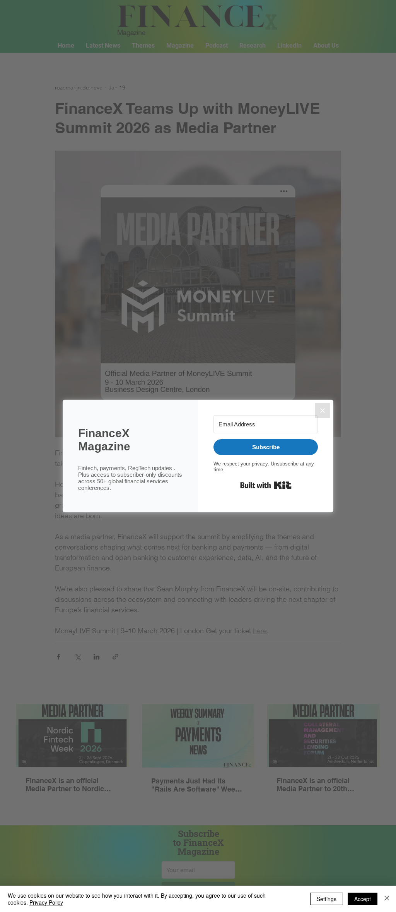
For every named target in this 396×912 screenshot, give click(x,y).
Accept (362, 899)
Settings (326, 899)
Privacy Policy (46, 902)
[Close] (322, 410)
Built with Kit (266, 485)
